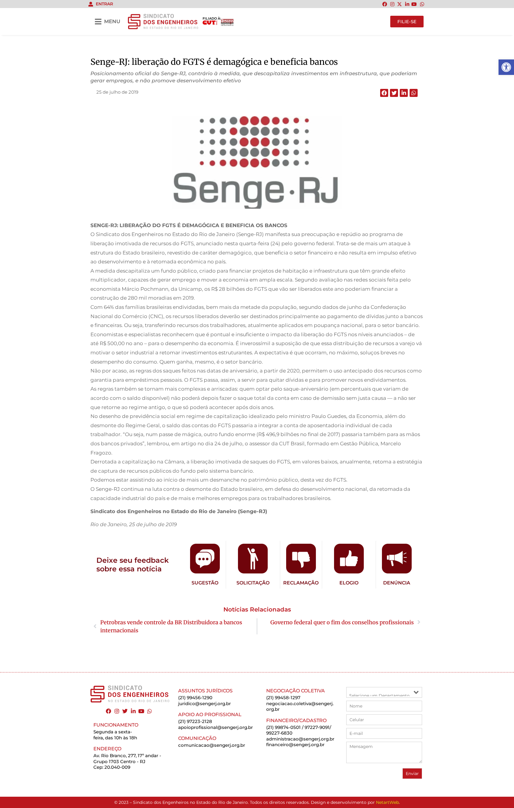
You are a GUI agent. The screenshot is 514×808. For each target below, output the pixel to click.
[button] (384, 93)
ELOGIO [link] (348, 583)
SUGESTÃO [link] (205, 583)
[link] (506, 67)
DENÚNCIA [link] (396, 583)
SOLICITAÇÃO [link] (252, 583)
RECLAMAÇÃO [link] (301, 583)
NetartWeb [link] (387, 802)
